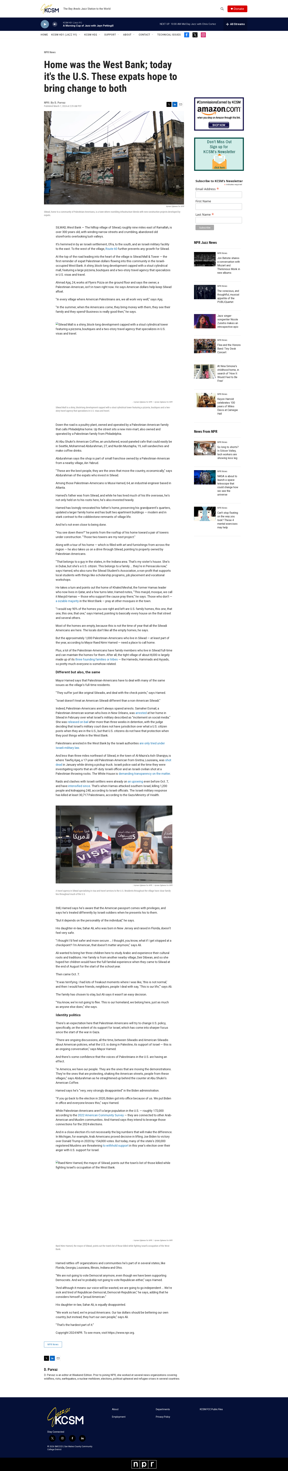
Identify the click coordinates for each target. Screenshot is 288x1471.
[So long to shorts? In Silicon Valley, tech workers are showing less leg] (205, 448)
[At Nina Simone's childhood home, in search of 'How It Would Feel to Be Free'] (205, 371)
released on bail (78, 722)
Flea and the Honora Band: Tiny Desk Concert (228, 348)
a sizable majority (67, 601)
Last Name (205, 214)
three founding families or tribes (96, 659)
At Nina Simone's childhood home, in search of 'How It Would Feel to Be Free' (228, 373)
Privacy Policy (163, 1417)
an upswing (135, 781)
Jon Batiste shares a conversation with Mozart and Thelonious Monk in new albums (228, 265)
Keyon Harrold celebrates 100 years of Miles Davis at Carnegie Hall (227, 406)
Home (44, 34)
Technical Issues (169, 34)
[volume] (55, 24)
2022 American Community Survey (101, 1115)
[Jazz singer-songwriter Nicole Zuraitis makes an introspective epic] (205, 321)
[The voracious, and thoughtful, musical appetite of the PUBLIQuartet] (205, 292)
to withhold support (115, 1145)
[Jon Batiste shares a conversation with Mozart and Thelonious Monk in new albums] (205, 259)
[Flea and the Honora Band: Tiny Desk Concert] (205, 346)
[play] (45, 24)
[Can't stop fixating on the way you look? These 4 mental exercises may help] (205, 514)
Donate (239, 9)
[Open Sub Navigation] (79, 34)
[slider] (60, 24)
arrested (141, 713)
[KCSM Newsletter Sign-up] (219, 154)
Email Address (207, 188)
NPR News (50, 52)
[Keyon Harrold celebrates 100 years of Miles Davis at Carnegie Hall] (205, 400)
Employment (119, 1417)
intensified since (79, 786)
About (127, 34)
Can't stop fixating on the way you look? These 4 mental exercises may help (227, 520)
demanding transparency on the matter (144, 773)
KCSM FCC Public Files (211, 1409)
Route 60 (111, 249)
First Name (203, 201)
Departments (163, 1409)
